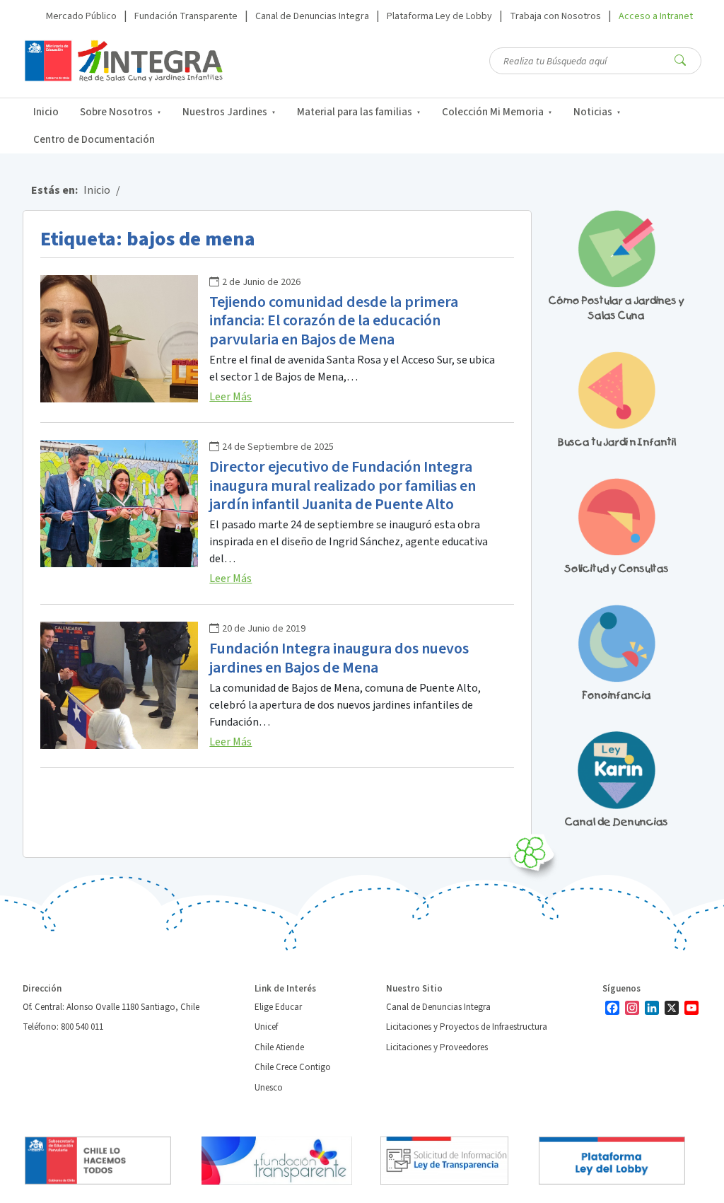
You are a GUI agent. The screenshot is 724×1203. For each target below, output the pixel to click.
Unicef (266, 1027)
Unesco (269, 1087)
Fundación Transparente (186, 16)
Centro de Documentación (94, 139)
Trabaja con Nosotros (555, 16)
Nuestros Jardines (224, 112)
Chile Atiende (279, 1047)
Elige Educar (278, 1007)
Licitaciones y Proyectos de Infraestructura (466, 1027)
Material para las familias (354, 112)
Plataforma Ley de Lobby (439, 16)
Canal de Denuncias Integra (312, 16)
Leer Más (230, 397)
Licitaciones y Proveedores (437, 1047)
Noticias (592, 112)
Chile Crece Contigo (293, 1067)
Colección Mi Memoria (493, 112)
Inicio (46, 112)
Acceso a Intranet (656, 16)
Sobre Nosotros (116, 112)
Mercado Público (81, 16)
